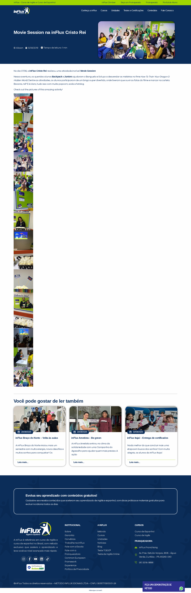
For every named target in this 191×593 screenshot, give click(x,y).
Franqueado (152, 2)
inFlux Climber (109, 2)
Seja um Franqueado (131, 2)
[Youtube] (35, 558)
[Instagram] (23, 558)
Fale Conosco (167, 10)
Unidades (115, 10)
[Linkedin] (41, 558)
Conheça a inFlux (89, 10)
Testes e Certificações (134, 10)
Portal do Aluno (170, 2)
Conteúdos (152, 10)
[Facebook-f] (29, 558)
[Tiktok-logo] (47, 558)
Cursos (104, 10)
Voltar (150, 582)
